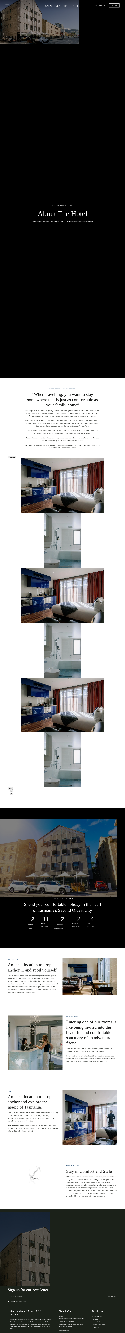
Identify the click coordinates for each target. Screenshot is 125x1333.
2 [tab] (11, 794)
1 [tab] (11, 791)
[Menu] (7, 5)
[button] (114, 5)
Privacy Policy (22, 1301)
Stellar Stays (63, 445)
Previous (12, 457)
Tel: (96, 5)
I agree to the (18, 1301)
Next (10, 788)
